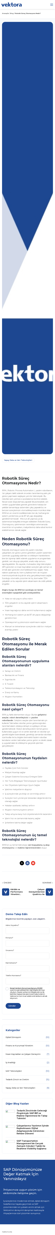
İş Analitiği (10, 1062)
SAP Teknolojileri (14, 1071)
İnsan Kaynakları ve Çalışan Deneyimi (23, 1054)
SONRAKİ (47, 882)
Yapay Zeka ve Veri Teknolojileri (18, 460)
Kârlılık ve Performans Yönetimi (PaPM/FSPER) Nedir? (17, 891)
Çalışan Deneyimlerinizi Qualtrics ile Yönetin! (37, 891)
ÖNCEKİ (6, 882)
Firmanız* (9, 938)
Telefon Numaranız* (13, 975)
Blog (12, 13)
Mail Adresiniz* (11, 963)
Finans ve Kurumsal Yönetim (19, 1045)
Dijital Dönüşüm (13, 1037)
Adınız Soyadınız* (12, 925)
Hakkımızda (7, 1232)
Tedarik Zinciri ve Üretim (17, 1079)
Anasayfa (5, 13)
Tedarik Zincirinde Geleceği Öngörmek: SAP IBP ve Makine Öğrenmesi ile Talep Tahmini (32, 1114)
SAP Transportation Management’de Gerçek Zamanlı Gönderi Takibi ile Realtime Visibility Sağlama (31, 1145)
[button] (52, 4)
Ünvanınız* (10, 950)
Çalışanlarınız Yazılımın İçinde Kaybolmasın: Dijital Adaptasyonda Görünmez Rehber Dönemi (33, 1129)
